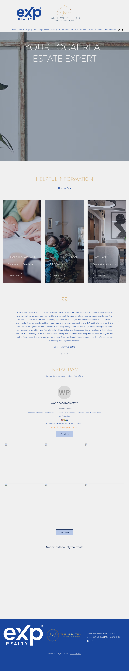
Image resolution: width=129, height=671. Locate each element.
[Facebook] (122, 29)
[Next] (119, 322)
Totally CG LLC (75, 654)
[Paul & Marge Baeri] (64, 353)
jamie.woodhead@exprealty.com (101, 633)
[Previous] (10, 322)
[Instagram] (118, 29)
